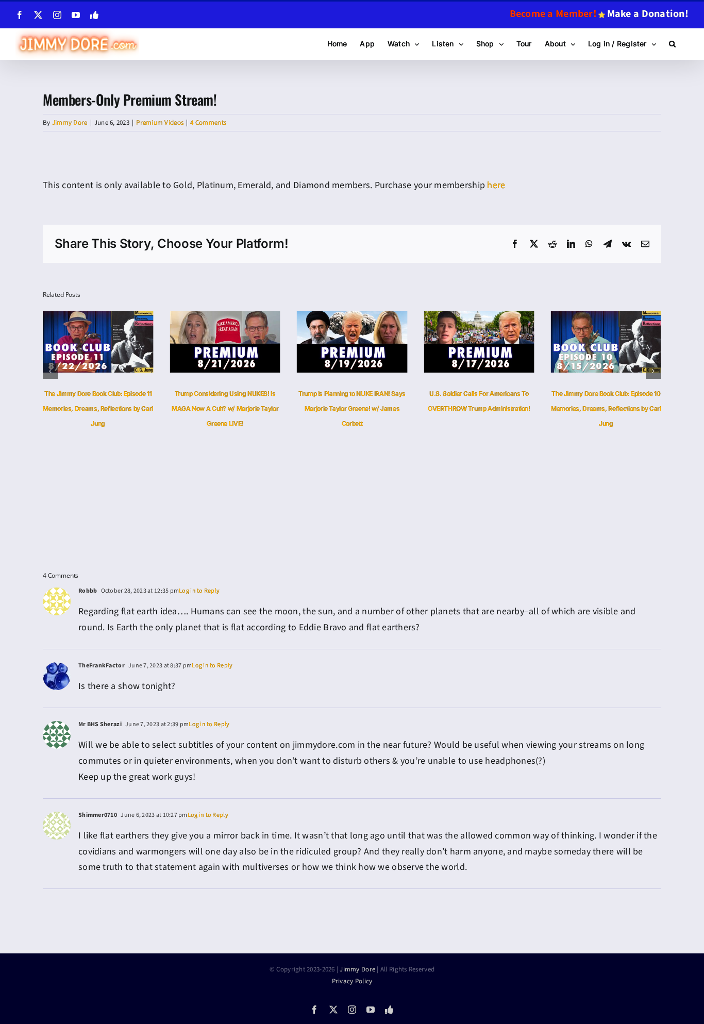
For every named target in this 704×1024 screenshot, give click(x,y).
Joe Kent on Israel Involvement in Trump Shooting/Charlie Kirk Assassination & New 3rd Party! (635, 408)
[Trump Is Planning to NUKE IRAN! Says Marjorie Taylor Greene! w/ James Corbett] (254, 317)
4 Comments (208, 122)
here (496, 185)
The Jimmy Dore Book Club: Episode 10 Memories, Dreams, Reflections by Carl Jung (509, 408)
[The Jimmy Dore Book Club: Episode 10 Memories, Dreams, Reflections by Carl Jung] (508, 317)
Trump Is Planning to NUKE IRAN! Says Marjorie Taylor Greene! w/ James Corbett (254, 408)
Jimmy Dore (70, 122)
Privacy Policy (352, 981)
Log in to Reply (199, 590)
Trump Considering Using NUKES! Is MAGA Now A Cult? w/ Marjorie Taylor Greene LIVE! (127, 408)
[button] (672, 43)
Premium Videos (159, 122)
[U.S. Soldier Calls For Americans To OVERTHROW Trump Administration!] (381, 317)
